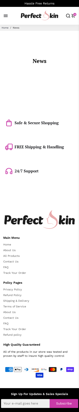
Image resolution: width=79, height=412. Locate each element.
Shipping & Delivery (16, 300)
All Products (11, 255)
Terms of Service (14, 306)
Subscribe (64, 403)
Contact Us (10, 261)
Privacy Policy (12, 289)
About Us (9, 250)
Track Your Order (14, 272)
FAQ (6, 267)
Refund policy (12, 334)
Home (5, 27)
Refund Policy (12, 295)
